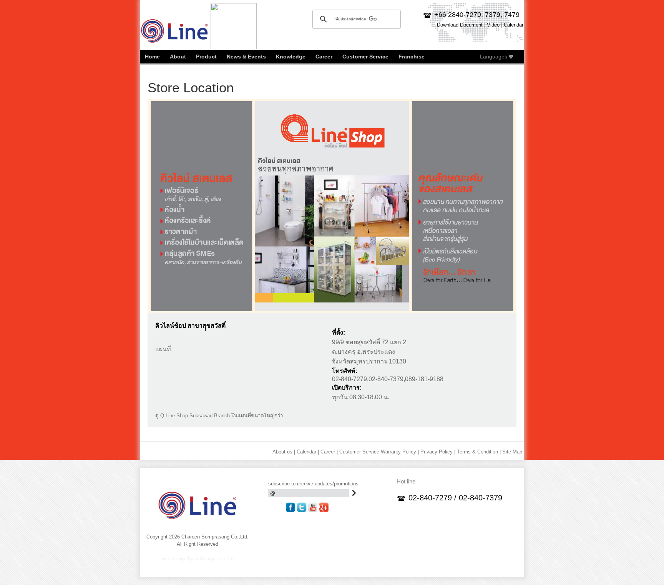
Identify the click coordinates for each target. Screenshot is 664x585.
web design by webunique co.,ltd (197, 559)
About (178, 56)
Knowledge (290, 56)
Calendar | (308, 452)
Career (323, 56)
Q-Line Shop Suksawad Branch (195, 415)
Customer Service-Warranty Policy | (379, 452)
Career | (329, 452)
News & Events (246, 56)
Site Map (512, 452)
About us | (283, 452)
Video (493, 25)
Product (206, 56)
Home (152, 56)
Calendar (513, 25)
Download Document (460, 25)
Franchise (411, 56)
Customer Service (365, 56)
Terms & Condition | (479, 452)
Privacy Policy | (437, 452)
